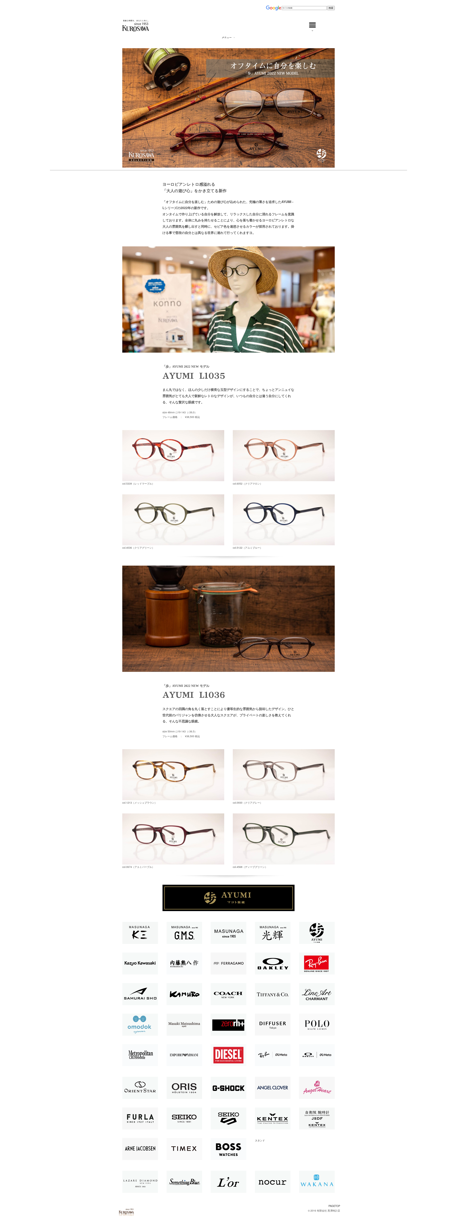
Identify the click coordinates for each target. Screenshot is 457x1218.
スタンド (260, 1140)
